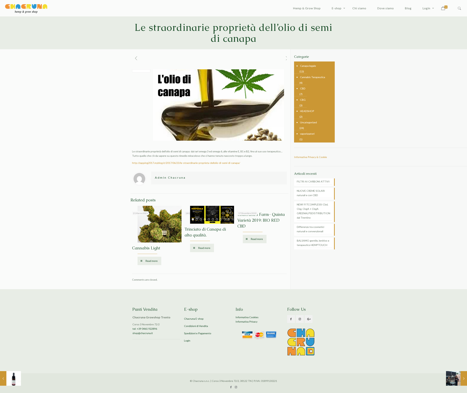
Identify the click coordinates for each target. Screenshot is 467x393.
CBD (302, 88)
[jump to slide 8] (221, 219)
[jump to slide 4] (205, 219)
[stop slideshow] (232, 219)
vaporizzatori (307, 133)
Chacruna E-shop (194, 318)
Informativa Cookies (247, 317)
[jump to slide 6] (213, 219)
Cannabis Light (146, 248)
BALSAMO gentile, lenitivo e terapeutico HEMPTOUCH (313, 242)
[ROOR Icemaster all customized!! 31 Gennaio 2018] (456, 378)
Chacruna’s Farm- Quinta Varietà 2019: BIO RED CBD (261, 220)
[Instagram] (236, 387)
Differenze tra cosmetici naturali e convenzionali (310, 229)
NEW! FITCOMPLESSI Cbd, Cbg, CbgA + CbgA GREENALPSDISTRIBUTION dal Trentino (313, 211)
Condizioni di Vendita (196, 326)
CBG (303, 99)
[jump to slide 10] (229, 219)
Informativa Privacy (246, 321)
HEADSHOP (307, 111)
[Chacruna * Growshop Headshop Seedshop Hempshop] (26, 8)
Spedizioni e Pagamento (197, 333)
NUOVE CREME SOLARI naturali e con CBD (311, 193)
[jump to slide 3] (201, 219)
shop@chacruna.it (142, 333)
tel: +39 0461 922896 (144, 328)
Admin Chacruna (170, 177)
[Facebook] (231, 387)
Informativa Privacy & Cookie (310, 157)
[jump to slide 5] (209, 219)
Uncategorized (308, 122)
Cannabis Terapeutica (312, 77)
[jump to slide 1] (193, 219)
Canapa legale (308, 65)
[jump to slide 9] (225, 219)
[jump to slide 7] (217, 219)
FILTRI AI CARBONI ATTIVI (313, 181)
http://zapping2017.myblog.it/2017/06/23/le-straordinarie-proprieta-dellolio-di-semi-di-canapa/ (186, 162)
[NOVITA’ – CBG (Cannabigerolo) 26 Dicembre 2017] (10, 378)
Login (187, 340)
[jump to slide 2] (197, 219)
